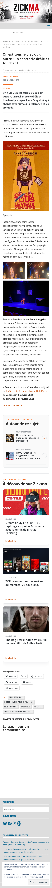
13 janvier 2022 (11, 70)
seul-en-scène (10, 707)
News (17, 41)
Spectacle (25, 707)
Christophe (26, 70)
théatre (37, 707)
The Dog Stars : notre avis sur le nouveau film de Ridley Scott (26, 641)
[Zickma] (26, 21)
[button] (48, 26)
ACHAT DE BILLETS (12, 405)
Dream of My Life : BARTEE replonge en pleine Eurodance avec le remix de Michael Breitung (24, 528)
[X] (14, 823)
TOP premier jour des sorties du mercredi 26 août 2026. (24, 583)
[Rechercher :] (26, 32)
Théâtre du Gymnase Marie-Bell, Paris (26, 391)
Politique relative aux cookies (33, 877)
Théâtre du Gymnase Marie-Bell (18, 712)
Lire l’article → (11, 541)
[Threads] (19, 823)
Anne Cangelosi (16, 697)
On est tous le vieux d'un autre (18, 702)
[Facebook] (10, 823)
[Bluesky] (5, 823)
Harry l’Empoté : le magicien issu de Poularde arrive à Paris (28, 455)
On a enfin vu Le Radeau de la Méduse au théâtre (27, 437)
